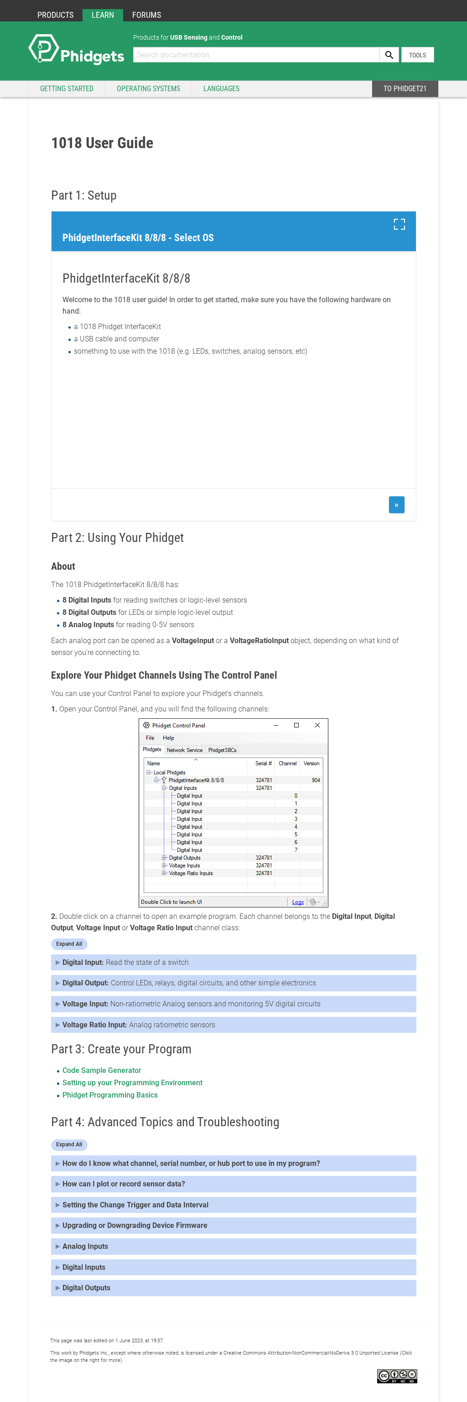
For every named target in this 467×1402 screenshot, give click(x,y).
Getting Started (66, 88)
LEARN (103, 15)
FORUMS (146, 15)
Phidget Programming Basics (110, 1095)
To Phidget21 (405, 88)
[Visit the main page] (76, 49)
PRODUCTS (55, 15)
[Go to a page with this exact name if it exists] (389, 54)
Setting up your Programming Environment (132, 1082)
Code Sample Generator (101, 1070)
